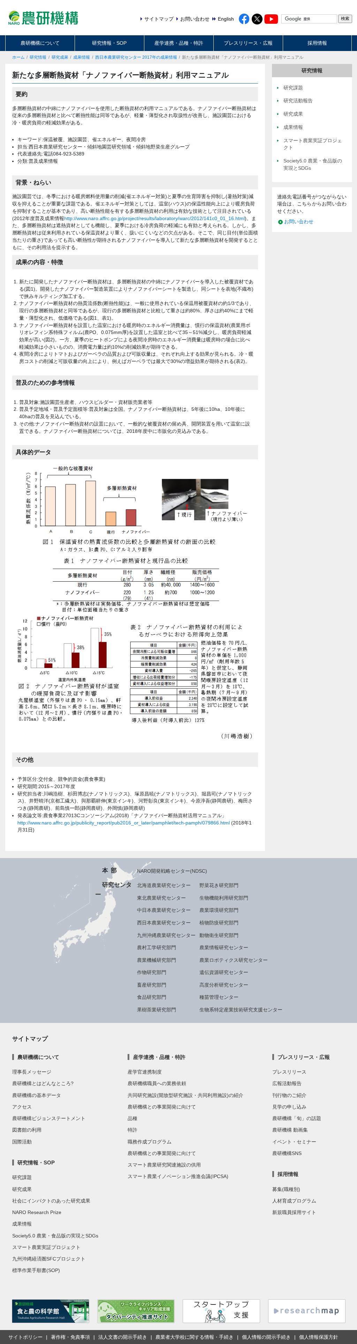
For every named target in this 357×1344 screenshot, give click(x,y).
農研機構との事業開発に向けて (162, 1107)
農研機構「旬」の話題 (296, 1118)
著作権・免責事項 (70, 1337)
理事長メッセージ (31, 1072)
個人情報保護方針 (318, 1337)
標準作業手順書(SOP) (36, 1270)
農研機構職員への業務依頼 (157, 1083)
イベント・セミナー (294, 1142)
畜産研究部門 (151, 985)
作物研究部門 (151, 972)
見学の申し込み (289, 1107)
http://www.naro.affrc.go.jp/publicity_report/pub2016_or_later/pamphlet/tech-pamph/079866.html (123, 823)
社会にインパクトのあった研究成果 (51, 1201)
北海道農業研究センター (164, 885)
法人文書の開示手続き (122, 1337)
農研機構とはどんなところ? (43, 1083)
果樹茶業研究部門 (156, 1009)
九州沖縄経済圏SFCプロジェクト (48, 1259)
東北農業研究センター (161, 898)
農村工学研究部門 (156, 947)
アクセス (22, 1107)
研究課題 (22, 1177)
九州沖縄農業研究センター (166, 935)
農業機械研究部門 (156, 960)
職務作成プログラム (150, 1142)
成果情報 (81, 57)
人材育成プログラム (294, 1201)
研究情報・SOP (109, 43)
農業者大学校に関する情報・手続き (194, 1337)
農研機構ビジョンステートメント (48, 1118)
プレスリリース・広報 (248, 43)
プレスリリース (289, 1072)
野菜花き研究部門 (218, 885)
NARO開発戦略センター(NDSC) (172, 871)
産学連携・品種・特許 (178, 43)
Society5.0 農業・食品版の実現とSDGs (55, 1235)
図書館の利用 (26, 1130)
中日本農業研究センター (164, 910)
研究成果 (60, 57)
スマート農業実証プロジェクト (46, 1247)
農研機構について (40, 43)
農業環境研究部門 (218, 910)
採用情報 (317, 43)
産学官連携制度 (145, 1072)
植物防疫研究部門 (218, 922)
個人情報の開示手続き (266, 1337)
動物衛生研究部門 (218, 935)
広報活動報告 (287, 1083)
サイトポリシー (25, 1337)
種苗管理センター (218, 997)
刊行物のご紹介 (289, 1095)
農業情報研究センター (223, 947)
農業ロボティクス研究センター (233, 960)
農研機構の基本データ (36, 1095)
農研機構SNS (287, 1153)
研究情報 (38, 57)
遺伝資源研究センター (223, 972)
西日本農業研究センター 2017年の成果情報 (136, 57)
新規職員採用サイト (294, 1212)
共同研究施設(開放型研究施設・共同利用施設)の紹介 (185, 1095)
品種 (132, 1118)
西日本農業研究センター (164, 922)
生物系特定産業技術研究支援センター (240, 1009)
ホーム (18, 57)
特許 (132, 1130)
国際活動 (22, 1142)
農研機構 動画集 (290, 1130)
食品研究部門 (151, 997)
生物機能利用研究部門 (223, 898)
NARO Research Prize (36, 1212)
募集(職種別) (286, 1189)
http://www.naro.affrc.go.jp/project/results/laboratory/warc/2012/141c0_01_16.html (154, 218)
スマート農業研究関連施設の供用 (164, 1165)
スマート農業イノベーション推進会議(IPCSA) (178, 1176)
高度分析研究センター (223, 985)
